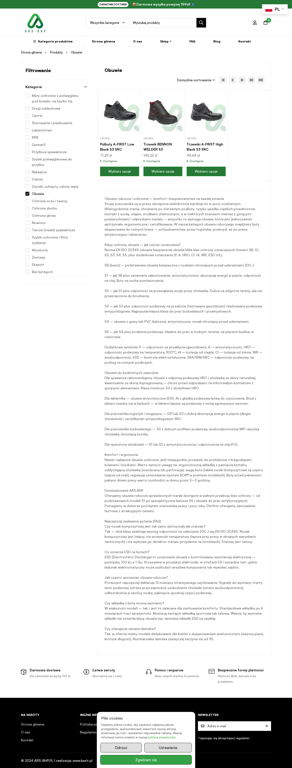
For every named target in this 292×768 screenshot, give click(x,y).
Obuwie (38, 194)
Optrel (37, 115)
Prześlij (266, 726)
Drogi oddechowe (46, 108)
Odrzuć (121, 747)
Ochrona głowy (44, 215)
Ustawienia (168, 747)
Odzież (37, 179)
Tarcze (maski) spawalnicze (53, 230)
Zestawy (38, 257)
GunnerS (39, 145)
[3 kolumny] (242, 80)
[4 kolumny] (251, 80)
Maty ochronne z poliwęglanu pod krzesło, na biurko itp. (55, 98)
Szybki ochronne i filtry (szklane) (50, 240)
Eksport (38, 264)
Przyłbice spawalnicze (49, 152)
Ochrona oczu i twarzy (50, 201)
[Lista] (223, 80)
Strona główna (31, 52)
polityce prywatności (161, 737)
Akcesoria (40, 250)
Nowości (39, 223)
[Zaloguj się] (254, 22)
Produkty (56, 52)
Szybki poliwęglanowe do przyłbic (52, 162)
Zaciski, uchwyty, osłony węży (55, 186)
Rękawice (39, 172)
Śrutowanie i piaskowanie (52, 123)
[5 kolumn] (260, 80)
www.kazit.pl (83, 760)
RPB (35, 137)
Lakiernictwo (42, 130)
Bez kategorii (42, 272)
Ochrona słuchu (44, 208)
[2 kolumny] (232, 80)
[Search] (201, 23)
